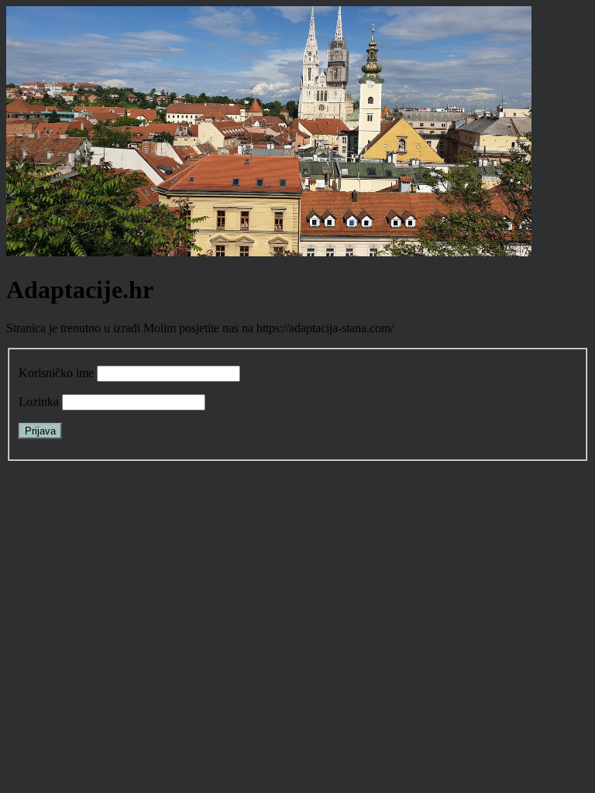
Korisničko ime (56, 372)
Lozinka (39, 401)
